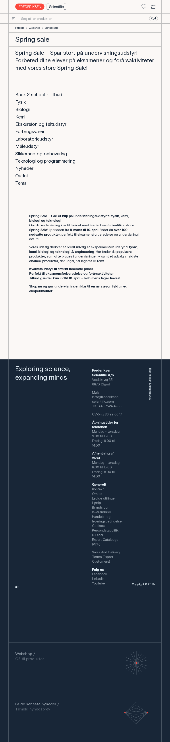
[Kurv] (153, 7)
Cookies (98, 526)
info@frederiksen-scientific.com (106, 399)
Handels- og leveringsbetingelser (107, 519)
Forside (19, 27)
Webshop (34, 27)
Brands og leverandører (101, 509)
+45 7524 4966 (110, 406)
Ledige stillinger (104, 498)
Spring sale (51, 27)
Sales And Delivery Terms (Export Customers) (106, 557)
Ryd (153, 18)
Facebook (99, 574)
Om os (97, 494)
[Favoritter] (144, 7)
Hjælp (96, 503)
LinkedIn (98, 579)
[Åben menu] (13, 18)
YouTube (98, 583)
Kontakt (98, 489)
